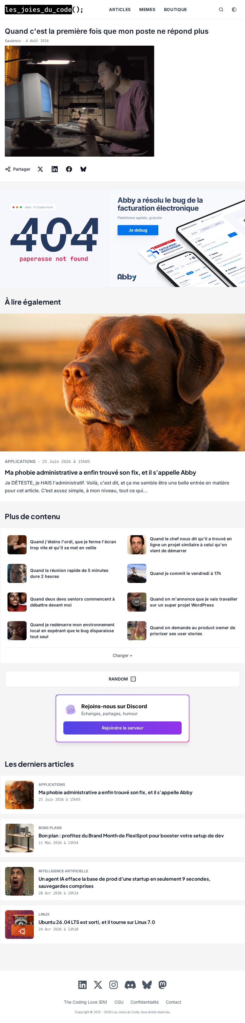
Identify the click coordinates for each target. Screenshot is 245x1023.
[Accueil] (43, 9)
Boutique (175, 9)
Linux (44, 914)
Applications (20, 461)
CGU (118, 1002)
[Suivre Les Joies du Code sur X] (98, 986)
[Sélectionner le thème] (234, 10)
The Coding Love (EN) (85, 1002)
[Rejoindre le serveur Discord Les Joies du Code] (130, 985)
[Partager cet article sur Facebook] (69, 169)
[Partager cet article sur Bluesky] (83, 169)
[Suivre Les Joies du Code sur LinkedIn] (82, 986)
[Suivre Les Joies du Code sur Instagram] (113, 986)
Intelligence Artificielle (63, 871)
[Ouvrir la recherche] (221, 10)
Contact (173, 1002)
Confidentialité (145, 1002)
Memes (147, 9)
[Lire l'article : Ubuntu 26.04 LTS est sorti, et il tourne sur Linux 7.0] (122, 924)
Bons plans (50, 828)
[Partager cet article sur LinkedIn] (54, 169)
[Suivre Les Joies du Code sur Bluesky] (147, 986)
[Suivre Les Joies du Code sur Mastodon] (162, 986)
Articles (120, 9)
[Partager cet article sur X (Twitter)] (40, 169)
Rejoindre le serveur (122, 727)
